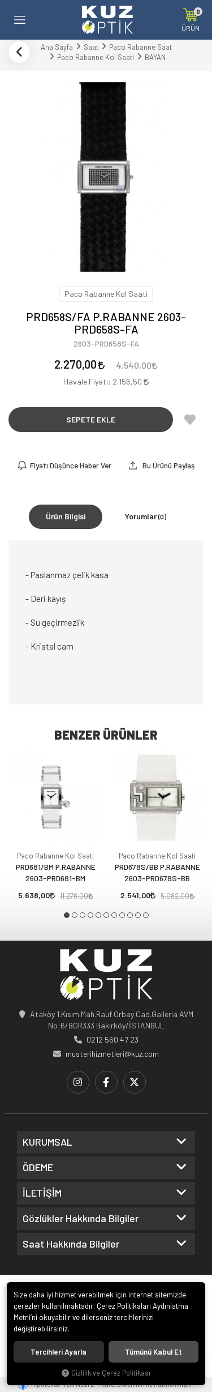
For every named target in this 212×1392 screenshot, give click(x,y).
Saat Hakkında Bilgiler (71, 1244)
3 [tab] (82, 915)
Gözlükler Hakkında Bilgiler (81, 1218)
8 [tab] (122, 915)
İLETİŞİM (42, 1193)
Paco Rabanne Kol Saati (55, 855)
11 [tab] (146, 915)
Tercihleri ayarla (58, 1351)
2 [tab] (74, 915)
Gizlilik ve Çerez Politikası (110, 1372)
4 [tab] (90, 915)
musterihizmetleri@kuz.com (112, 1053)
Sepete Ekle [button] (90, 419)
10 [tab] (138, 915)
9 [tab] (130, 915)
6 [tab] (106, 915)
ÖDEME (38, 1167)
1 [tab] (67, 915)
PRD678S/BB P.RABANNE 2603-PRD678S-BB (157, 872)
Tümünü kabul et (153, 1351)
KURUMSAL (47, 1142)
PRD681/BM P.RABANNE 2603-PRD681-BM (56, 872)
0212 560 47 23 (112, 1039)
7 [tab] (114, 915)
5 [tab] (98, 915)
